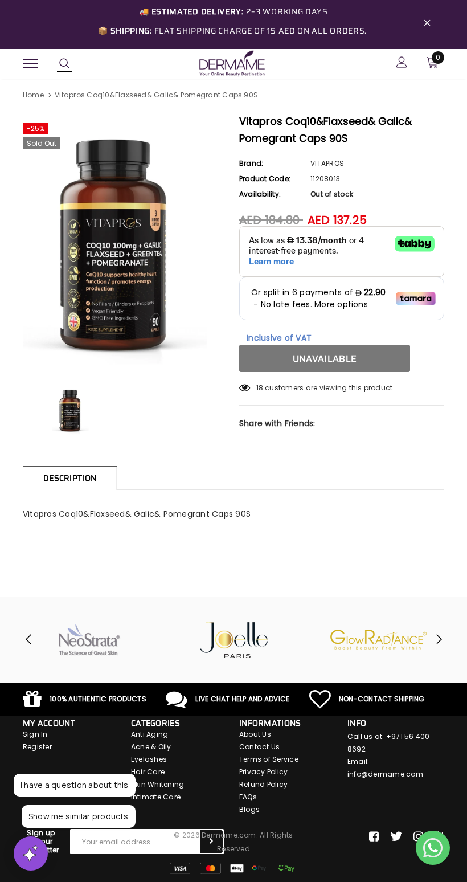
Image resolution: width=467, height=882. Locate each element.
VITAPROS (327, 163)
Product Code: (264, 178)
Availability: (260, 194)
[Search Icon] (64, 64)
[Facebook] (374, 836)
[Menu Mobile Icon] (30, 63)
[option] (125, 243)
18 (259, 388)
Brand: (251, 163)
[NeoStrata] (89, 640)
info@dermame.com (385, 774)
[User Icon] (401, 63)
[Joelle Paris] (234, 640)
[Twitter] (396, 836)
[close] (427, 24)
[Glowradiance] (378, 640)
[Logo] (232, 63)
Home (33, 95)
